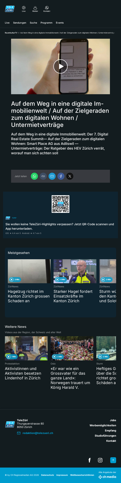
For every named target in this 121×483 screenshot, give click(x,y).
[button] (43, 176)
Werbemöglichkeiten (103, 425)
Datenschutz (47, 475)
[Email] (52, 176)
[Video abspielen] (60, 66)
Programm (46, 22)
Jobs (113, 420)
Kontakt (111, 440)
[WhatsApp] (34, 176)
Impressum (62, 475)
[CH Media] (107, 476)
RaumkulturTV (11, 33)
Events (60, 22)
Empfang (110, 430)
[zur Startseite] (9, 8)
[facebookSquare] (90, 460)
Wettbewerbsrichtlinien (82, 475)
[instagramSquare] (100, 460)
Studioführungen (105, 435)
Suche (33, 22)
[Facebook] (60, 176)
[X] (69, 176)
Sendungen (19, 22)
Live (7, 22)
